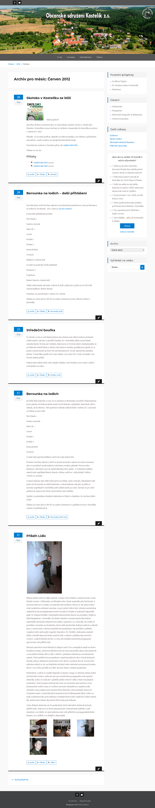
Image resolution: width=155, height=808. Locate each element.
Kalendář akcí (86, 57)
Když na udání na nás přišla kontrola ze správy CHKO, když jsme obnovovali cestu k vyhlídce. (128, 187)
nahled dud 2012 (70, 145)
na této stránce (65, 209)
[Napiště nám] (19, 2)
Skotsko (53, 174)
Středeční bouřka (40, 330)
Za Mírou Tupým (119, 81)
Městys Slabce (116, 139)
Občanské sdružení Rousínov (122, 142)
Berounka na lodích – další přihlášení (56, 193)
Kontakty (71, 57)
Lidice (52, 762)
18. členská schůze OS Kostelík (125, 85)
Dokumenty (117, 106)
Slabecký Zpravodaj (118, 146)
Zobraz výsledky (127, 232)
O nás (59, 57)
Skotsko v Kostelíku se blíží (48, 98)
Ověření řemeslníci (120, 119)
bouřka (53, 375)
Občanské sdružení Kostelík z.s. (77, 28)
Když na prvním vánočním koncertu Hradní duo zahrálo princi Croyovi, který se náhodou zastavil (127, 169)
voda (59, 375)
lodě (60, 311)
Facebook (73, 801)
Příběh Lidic (36, 536)
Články (99, 57)
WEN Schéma (83, 805)
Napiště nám (85, 801)
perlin (32, 174)
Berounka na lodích (42, 394)
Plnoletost (116, 89)
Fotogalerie (117, 111)
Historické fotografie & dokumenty (127, 115)
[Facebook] (15, 2)
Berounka (54, 311)
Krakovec (114, 135)
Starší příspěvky (21, 780)
